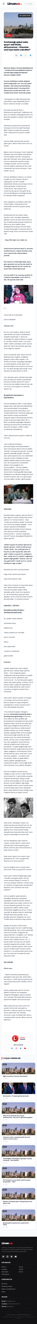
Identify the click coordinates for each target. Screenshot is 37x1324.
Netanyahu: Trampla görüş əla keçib (16, 1096)
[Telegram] (30, 55)
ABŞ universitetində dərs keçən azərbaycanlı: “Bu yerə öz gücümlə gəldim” (18, 1116)
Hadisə (21, 1269)
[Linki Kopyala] (16, 55)
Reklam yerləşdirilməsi (8, 1289)
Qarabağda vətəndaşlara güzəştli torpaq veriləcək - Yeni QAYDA (17, 1159)
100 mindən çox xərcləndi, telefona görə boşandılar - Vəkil (17, 1181)
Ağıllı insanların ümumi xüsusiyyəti (15, 1076)
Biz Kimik (4, 1284)
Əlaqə (3, 1292)
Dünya (21, 1267)
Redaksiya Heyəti (7, 1286)
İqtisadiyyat (5, 1274)
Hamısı (4, 1267)
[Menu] (4, 4)
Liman (13, 4)
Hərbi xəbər (5, 1272)
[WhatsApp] (26, 55)
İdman (21, 1272)
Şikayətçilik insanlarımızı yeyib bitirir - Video (16, 1224)
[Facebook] (21, 55)
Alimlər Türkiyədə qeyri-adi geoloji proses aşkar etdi (17, 1202)
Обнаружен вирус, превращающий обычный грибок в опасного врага (16, 1138)
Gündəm (4, 1269)
